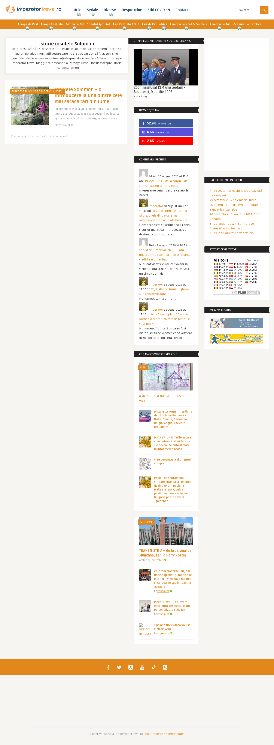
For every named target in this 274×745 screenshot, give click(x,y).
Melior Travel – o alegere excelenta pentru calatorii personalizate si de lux (172, 606)
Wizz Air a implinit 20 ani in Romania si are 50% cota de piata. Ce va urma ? (164, 319)
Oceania (238, 24)
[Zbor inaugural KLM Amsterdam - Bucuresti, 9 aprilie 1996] (166, 67)
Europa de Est (75, 24)
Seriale (92, 10)
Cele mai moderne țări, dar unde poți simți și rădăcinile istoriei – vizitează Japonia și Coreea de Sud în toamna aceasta (173, 579)
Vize (143, 367)
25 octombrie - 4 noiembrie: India (233, 200)
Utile (77, 10)
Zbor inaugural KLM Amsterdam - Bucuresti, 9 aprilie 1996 (159, 89)
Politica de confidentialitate (164, 734)
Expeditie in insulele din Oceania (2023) (37, 91)
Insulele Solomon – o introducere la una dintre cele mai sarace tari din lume (88, 95)
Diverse (110, 10)
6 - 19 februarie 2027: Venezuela (232, 233)
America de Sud (220, 24)
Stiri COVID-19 (159, 10)
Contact (182, 10)
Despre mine (132, 10)
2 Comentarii (60, 136)
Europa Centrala (52, 24)
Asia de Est (149, 24)
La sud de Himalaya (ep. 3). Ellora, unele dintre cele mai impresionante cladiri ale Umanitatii (164, 215)
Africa (163, 24)
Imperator (156, 206)
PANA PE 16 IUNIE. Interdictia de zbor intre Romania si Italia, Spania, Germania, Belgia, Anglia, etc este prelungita (173, 419)
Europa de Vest (28, 24)
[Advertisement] (66, 181)
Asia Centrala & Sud (126, 24)
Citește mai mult (64, 125)
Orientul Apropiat (98, 24)
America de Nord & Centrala (188, 24)
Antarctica (254, 24)
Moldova (146, 522)
